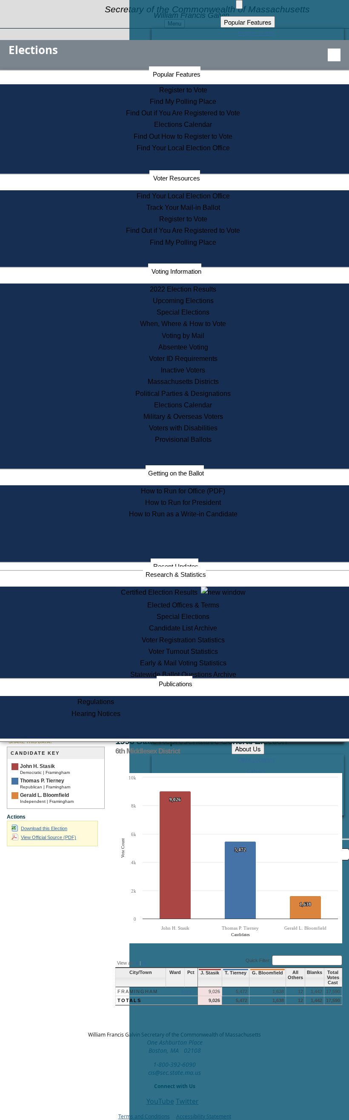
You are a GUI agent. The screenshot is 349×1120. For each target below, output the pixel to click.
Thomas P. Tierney (42, 781)
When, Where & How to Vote (183, 323)
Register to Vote (183, 90)
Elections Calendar (183, 124)
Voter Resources (176, 178)
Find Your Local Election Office (183, 148)
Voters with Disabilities (183, 428)
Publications (175, 683)
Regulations (95, 701)
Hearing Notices (96, 713)
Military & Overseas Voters (183, 416)
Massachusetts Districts (183, 381)
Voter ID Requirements (183, 358)
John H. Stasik (37, 766)
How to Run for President (183, 502)
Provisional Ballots (183, 439)
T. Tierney (235, 972)
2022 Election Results (183, 289)
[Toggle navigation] (334, 55)
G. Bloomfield (267, 972)
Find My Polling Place (183, 101)
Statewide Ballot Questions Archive (183, 674)
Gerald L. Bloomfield (44, 795)
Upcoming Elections (183, 300)
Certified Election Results (161, 592)
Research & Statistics (176, 574)
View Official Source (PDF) (48, 837)
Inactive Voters (183, 370)
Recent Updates (175, 566)
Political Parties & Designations (183, 393)
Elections (33, 49)
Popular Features (176, 74)
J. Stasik (209, 972)
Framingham (137, 991)
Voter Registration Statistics (183, 640)
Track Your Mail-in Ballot (183, 207)
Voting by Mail (183, 335)
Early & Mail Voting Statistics (183, 663)
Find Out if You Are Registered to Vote (183, 113)
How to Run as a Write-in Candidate (183, 514)
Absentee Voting (183, 347)
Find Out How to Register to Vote (183, 136)
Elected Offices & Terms (183, 605)
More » (188, 991)
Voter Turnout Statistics (183, 651)
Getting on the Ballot (176, 473)
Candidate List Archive (183, 628)
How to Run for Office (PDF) (183, 491)
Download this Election (44, 828)
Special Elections (183, 312)
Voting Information (176, 271)
